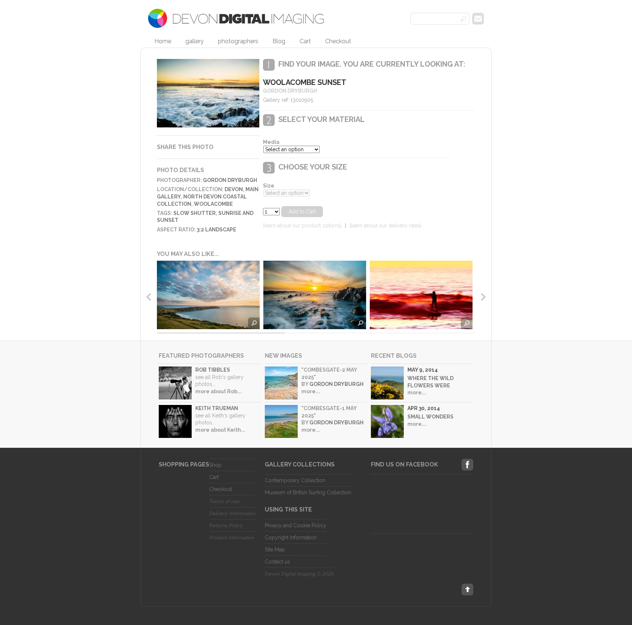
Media (271, 142)
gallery (194, 41)
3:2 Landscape (216, 229)
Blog (278, 41)
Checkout (338, 41)
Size (268, 186)
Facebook (467, 464)
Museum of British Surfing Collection (308, 492)
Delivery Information (232, 513)
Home (162, 41)
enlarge (254, 323)
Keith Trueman (216, 408)
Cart (305, 41)
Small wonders (430, 417)
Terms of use (224, 501)
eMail (478, 19)
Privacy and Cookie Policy (295, 525)
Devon (234, 189)
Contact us (277, 562)
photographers (238, 41)
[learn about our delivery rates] (385, 225)
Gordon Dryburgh (230, 180)
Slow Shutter (194, 213)
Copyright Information (291, 537)
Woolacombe (213, 204)
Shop (215, 465)
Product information (232, 537)
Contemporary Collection (295, 480)
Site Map (275, 550)
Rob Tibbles (212, 370)
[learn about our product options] (302, 225)
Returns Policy (225, 525)
